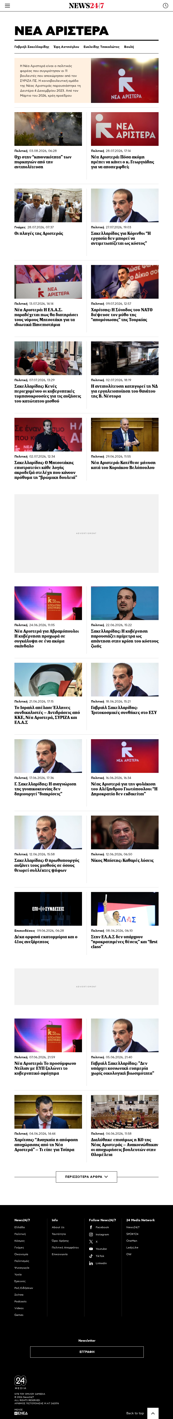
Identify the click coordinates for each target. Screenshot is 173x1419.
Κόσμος (19, 1240)
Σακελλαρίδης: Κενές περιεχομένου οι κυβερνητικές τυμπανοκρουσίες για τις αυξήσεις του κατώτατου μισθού (47, 393)
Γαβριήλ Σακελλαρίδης (31, 47)
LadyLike (132, 1247)
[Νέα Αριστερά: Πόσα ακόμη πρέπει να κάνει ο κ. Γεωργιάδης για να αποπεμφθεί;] (125, 129)
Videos (19, 1308)
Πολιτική (20, 151)
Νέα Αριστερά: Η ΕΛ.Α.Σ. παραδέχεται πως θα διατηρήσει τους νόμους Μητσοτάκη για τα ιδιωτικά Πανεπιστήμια (46, 317)
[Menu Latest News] (165, 5)
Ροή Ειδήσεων (23, 1288)
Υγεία (18, 1274)
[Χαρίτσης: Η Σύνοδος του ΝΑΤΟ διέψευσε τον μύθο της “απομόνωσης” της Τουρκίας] (125, 282)
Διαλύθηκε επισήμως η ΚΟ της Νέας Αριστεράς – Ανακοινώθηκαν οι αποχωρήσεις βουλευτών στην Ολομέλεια (124, 1147)
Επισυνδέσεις (24, 930)
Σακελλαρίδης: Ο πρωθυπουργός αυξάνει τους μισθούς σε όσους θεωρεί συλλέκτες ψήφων (46, 865)
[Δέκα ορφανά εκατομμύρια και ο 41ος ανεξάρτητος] (48, 909)
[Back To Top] (153, 1413)
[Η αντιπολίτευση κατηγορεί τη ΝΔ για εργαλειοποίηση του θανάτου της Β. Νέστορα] (125, 358)
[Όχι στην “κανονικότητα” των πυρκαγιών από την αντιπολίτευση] (48, 129)
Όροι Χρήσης (60, 1240)
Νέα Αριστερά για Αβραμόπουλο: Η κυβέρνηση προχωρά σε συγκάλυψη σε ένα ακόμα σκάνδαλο (46, 638)
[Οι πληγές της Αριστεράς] (48, 205)
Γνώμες (20, 227)
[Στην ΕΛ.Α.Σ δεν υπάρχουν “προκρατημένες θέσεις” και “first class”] (125, 909)
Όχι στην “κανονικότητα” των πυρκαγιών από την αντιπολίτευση (42, 162)
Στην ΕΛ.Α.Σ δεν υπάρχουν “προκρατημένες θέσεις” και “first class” (124, 942)
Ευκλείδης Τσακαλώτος (102, 47)
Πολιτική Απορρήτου (65, 1247)
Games (18, 1315)
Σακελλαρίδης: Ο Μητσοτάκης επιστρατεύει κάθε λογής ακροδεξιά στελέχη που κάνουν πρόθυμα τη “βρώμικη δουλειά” (45, 470)
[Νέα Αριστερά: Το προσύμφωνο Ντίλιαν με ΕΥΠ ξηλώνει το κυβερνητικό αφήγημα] (48, 1035)
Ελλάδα (19, 1227)
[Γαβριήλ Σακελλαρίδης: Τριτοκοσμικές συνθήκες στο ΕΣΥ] (125, 679)
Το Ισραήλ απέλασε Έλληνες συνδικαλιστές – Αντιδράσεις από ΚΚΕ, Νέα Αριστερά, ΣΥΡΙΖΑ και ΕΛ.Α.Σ (47, 715)
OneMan (131, 1240)
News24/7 (132, 1227)
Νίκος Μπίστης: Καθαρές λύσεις (122, 860)
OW (129, 1254)
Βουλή (129, 47)
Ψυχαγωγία (21, 1267)
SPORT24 (132, 1234)
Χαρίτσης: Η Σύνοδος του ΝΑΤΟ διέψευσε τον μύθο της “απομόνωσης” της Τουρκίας (122, 315)
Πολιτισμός (21, 1261)
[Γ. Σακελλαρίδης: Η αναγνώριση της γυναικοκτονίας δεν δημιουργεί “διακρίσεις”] (48, 756)
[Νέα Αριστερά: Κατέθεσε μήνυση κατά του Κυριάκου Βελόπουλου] (125, 435)
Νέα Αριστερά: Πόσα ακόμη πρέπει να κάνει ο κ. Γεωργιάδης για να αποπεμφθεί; (122, 162)
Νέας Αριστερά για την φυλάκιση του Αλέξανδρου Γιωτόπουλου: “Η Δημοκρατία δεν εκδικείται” (124, 789)
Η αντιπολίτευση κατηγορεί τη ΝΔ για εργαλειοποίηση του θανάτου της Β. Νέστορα (124, 391)
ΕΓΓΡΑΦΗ (87, 1352)
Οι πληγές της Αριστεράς (38, 233)
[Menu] (7, 5)
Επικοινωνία (60, 1254)
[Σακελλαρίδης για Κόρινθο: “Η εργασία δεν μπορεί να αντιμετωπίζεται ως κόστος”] (125, 205)
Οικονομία (21, 1254)
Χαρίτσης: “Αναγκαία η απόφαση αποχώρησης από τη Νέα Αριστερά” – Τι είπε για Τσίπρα (46, 1145)
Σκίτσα (18, 1294)
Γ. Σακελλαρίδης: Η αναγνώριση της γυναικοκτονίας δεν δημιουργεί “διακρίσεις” (45, 789)
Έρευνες (20, 1281)
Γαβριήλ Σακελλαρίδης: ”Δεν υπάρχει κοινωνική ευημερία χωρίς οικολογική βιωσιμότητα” (122, 1068)
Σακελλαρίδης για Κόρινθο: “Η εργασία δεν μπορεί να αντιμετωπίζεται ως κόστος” (121, 238)
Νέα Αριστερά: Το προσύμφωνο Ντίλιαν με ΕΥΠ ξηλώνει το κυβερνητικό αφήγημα (45, 1068)
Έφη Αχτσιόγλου (66, 47)
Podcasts (20, 1301)
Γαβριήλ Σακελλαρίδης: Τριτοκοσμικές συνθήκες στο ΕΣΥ (124, 710)
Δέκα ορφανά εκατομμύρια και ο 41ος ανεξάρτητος (45, 939)
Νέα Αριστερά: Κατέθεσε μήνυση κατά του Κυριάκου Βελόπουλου (123, 465)
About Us (58, 1227)
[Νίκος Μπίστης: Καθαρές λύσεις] (125, 832)
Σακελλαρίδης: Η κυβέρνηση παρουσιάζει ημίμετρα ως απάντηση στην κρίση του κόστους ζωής (125, 638)
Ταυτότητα (59, 1234)
